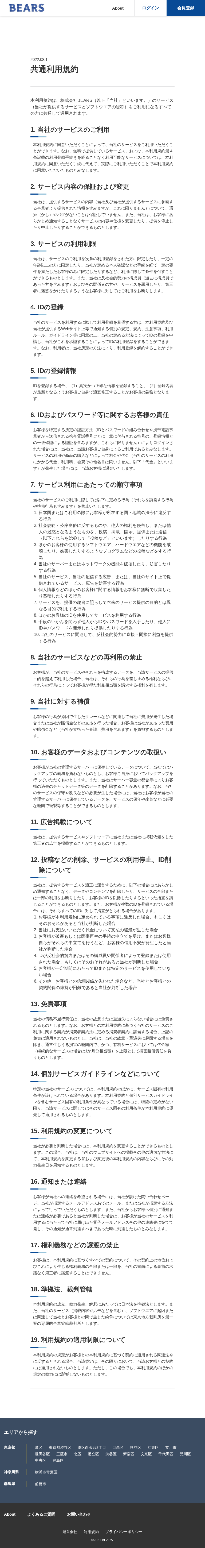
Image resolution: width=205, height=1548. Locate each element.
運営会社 (69, 1532)
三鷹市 (62, 1454)
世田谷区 (42, 1454)
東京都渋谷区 (60, 1447)
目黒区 (118, 1447)
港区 (38, 1447)
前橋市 (40, 1484)
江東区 (153, 1447)
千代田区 (165, 1454)
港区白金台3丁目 (92, 1447)
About (118, 8)
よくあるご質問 (41, 1514)
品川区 (185, 1454)
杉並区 (135, 1447)
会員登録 (185, 8)
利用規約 (91, 1532)
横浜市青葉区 (46, 1472)
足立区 (93, 1454)
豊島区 (58, 1460)
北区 (77, 1454)
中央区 (40, 1460)
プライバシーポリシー (124, 1532)
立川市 (170, 1447)
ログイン (150, 8)
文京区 (146, 1454)
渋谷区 (111, 1454)
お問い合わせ (79, 1514)
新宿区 (128, 1454)
